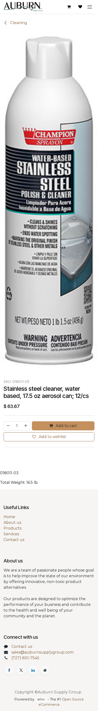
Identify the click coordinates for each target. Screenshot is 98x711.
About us (12, 522)
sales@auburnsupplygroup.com (42, 652)
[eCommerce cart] (69, 6)
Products (12, 528)
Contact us (14, 539)
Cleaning (18, 23)
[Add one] (26, 426)
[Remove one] (8, 426)
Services (11, 534)
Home (9, 517)
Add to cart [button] (66, 425)
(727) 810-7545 (25, 658)
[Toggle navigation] (89, 7)
